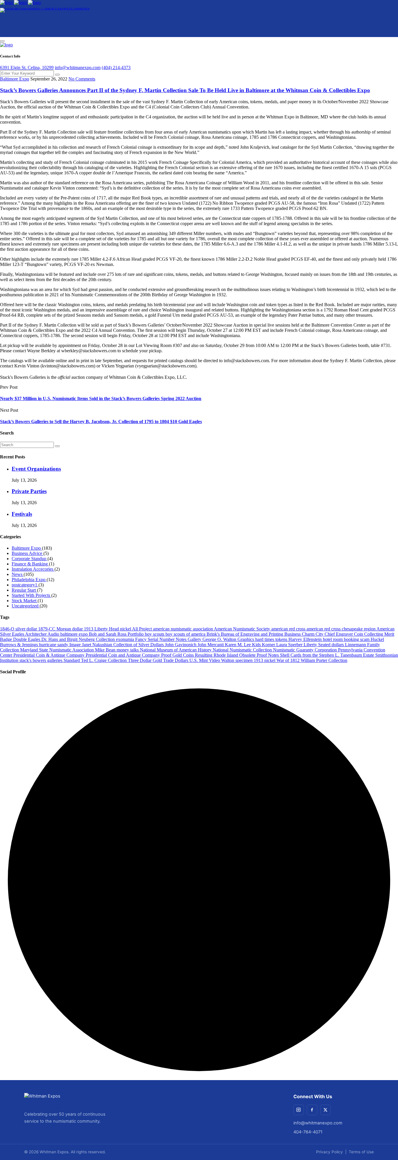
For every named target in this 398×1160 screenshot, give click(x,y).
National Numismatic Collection (243, 649)
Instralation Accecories (33, 569)
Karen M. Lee (238, 644)
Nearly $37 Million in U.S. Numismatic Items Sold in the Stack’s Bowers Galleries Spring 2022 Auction (100, 398)
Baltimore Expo (14, 78)
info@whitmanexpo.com (78, 67)
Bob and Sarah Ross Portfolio (117, 634)
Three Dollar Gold (145, 660)
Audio (53, 634)
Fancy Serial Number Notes (161, 639)
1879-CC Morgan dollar (61, 628)
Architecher (36, 634)
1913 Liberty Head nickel (108, 628)
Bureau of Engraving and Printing (252, 634)
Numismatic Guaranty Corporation (305, 649)
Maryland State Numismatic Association (57, 649)
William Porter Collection (324, 660)
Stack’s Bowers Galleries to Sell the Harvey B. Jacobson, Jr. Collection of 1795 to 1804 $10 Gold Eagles (101, 421)
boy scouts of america (186, 634)
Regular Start (24, 590)
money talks (128, 649)
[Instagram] (298, 1110)
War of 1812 (289, 660)
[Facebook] (312, 1110)
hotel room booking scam (347, 639)
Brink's (214, 634)
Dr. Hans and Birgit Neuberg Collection (78, 639)
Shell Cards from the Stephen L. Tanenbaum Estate (327, 655)
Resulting (204, 655)
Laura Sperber (290, 644)
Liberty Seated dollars (324, 644)
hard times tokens (271, 639)
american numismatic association (183, 628)
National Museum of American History (176, 649)
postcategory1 (25, 584)
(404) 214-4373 (116, 67)
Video (215, 660)
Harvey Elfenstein (305, 639)
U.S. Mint (199, 660)
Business (293, 634)
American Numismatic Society (242, 628)
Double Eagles (27, 639)
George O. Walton (219, 639)
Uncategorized (26, 605)
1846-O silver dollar (19, 628)
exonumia (125, 639)
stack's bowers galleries (42, 660)
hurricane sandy (54, 644)
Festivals (22, 514)
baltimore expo (74, 634)
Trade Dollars (176, 660)
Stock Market (25, 600)
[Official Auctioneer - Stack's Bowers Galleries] (44, 22)
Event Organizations (36, 469)
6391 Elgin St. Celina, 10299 (27, 67)
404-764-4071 (308, 1132)
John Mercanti (211, 644)
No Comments (81, 78)
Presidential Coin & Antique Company (49, 655)
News (18, 574)
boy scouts (155, 634)
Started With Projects (31, 595)
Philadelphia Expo (29, 579)
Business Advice (27, 553)
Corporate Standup (29, 558)
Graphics (246, 639)
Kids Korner (264, 644)
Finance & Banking (30, 563)
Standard (72, 660)
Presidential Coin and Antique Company (123, 655)
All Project (142, 628)
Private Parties (29, 491)
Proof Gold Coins (178, 655)
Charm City (313, 634)
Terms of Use (361, 1152)
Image (75, 644)
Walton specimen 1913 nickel (249, 660)
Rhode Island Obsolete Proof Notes (247, 655)
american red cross (289, 628)
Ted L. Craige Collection (104, 660)
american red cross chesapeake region (341, 628)
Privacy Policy (329, 1152)
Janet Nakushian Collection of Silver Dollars (123, 644)
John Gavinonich (181, 644)
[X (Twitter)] (325, 1110)
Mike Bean (106, 649)
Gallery (195, 639)
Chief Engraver (339, 634)
